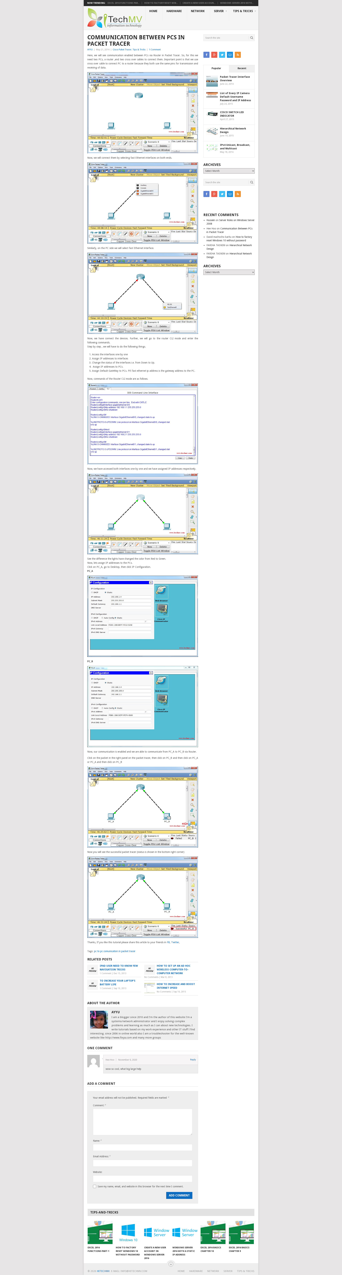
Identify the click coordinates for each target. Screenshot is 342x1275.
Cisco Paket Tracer (122, 49)
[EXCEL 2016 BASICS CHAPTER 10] (213, 1232)
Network (198, 11)
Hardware (174, 11)
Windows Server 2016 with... (236, 3)
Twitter (175, 942)
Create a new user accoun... (199, 3)
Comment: (99, 1105)
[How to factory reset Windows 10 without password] (128, 1232)
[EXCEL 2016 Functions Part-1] (100, 1232)
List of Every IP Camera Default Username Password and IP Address (235, 97)
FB (168, 942)
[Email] (230, 55)
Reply (193, 1059)
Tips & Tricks (243, 11)
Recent (242, 68)
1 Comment (155, 49)
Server (219, 11)
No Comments (151, 977)
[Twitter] (222, 55)
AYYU (90, 49)
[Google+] (214, 55)
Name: (97, 1140)
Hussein (210, 220)
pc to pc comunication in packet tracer (114, 951)
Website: (97, 1172)
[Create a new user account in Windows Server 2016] (156, 1232)
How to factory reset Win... (161, 3)
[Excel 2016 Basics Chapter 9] (241, 1232)
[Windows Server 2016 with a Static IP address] (184, 1232)
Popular (216, 68)
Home (153, 11)
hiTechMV (103, 1271)
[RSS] (238, 55)
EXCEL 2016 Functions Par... (123, 3)
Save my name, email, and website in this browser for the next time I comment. (140, 1186)
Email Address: (101, 1156)
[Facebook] (206, 55)
